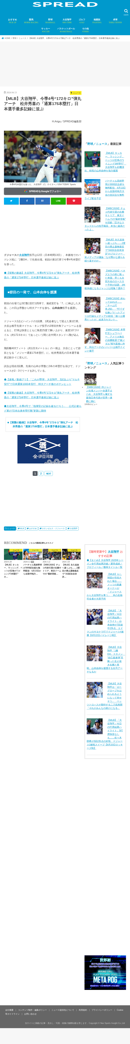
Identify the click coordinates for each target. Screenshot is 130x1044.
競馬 (31, 21)
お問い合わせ (30, 1014)
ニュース (11, 528)
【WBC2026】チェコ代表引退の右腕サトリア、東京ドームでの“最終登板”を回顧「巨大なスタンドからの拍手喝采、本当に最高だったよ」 (105, 219)
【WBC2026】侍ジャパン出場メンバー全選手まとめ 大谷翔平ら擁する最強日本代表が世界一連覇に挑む (99, 394)
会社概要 (9, 1010)
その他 (85, 30)
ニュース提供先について (63, 1010)
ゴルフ (82, 21)
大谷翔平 (67, 21)
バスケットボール (66, 30)
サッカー (45, 30)
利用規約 (83, 1010)
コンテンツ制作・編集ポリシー (32, 1010)
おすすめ (12, 21)
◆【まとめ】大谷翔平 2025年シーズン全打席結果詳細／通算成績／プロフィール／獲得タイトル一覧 (105, 563)
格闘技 (97, 21)
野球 (50, 21)
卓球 (115, 21)
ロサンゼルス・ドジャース (53, 528)
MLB (22, 528)
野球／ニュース (97, 143)
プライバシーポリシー (102, 1010)
